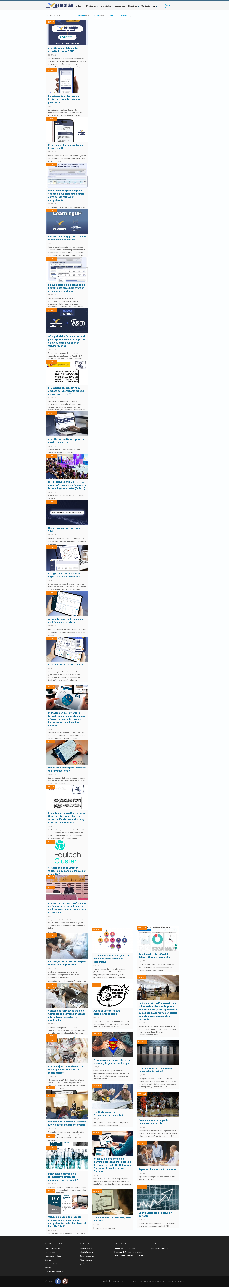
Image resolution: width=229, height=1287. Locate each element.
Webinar (124, 15)
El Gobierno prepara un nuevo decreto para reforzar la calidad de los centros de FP (66, 391)
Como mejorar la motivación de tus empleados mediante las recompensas (65, 1069)
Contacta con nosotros (54, 1272)
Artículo (81, 15)
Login (180, 6)
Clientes (48, 1260)
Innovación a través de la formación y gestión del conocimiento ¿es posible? (63, 1176)
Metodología (106, 6)
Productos (91, 6)
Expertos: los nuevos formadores (157, 1169)
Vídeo (110, 15)
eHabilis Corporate (87, 1248)
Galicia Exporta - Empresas (124, 1248)
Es (154, 6)
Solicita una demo (87, 1256)
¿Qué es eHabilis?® (52, 1248)
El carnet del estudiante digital (65, 664)
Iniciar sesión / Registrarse (159, 1248)
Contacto (145, 6)
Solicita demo (170, 6)
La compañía (50, 1252)
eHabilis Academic (87, 1252)
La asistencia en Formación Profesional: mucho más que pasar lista (64, 99)
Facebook (58, 1281)
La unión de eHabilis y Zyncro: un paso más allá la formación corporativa (111, 958)
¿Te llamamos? (85, 1264)
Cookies (124, 1281)
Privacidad (115, 1281)
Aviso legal (106, 1281)
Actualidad (120, 6)
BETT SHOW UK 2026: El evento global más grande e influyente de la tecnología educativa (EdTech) (67, 485)
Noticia (97, 15)
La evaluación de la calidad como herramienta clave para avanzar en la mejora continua (66, 288)
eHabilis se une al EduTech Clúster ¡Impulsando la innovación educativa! (67, 871)
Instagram (65, 1281)
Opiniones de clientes (53, 1264)
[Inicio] (59, 5)
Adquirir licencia (86, 1260)
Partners (48, 1268)
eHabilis (79, 6)
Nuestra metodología (53, 1256)
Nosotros (132, 6)
